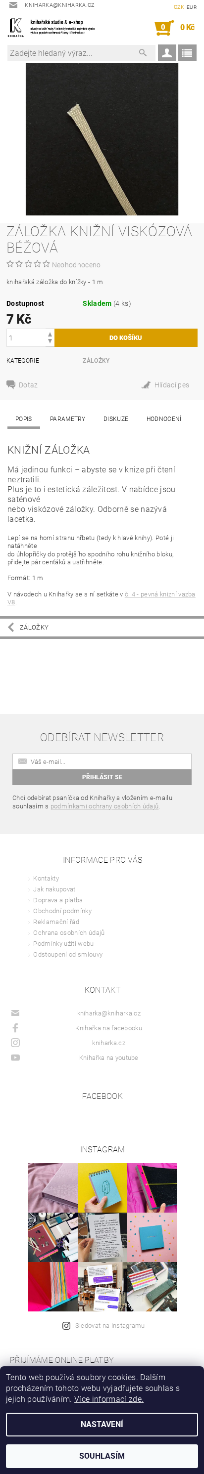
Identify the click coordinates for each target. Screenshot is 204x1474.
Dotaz (28, 385)
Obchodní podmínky (62, 911)
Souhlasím (102, 1456)
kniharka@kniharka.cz (109, 1013)
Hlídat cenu (169, 386)
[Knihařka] (54, 28)
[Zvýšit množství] (50, 333)
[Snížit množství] (50, 342)
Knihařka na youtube (109, 1057)
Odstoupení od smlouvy (67, 954)
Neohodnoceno (76, 265)
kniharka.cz (108, 1043)
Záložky (96, 360)
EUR (192, 7)
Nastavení (102, 1424)
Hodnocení (164, 419)
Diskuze (115, 419)
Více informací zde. (109, 1399)
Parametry (68, 419)
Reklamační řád (56, 922)
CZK (179, 7)
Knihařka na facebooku (108, 1028)
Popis (23, 419)
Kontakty (46, 878)
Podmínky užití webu (63, 943)
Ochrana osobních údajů (68, 932)
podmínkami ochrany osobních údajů (105, 806)
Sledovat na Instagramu (110, 1325)
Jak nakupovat (54, 889)
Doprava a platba (58, 900)
